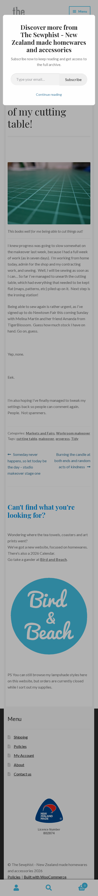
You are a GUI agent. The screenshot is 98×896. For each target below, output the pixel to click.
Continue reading (49, 94)
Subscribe (73, 79)
